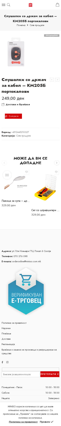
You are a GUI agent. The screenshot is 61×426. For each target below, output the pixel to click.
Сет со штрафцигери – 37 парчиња (45, 210)
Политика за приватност (14, 323)
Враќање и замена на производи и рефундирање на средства (29, 351)
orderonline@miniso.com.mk (21, 261)
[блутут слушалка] (52, 80)
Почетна (21, 25)
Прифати (45, 421)
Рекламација (8, 344)
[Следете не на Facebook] (2, 362)
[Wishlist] (26, 172)
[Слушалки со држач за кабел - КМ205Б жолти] (57, 80)
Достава (6, 338)
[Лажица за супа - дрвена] (16, 183)
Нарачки (6, 328)
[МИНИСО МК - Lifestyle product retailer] (30, 5)
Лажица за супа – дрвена (16, 201)
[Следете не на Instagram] (7, 362)
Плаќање (6, 333)
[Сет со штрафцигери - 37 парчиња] (45, 187)
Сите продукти (37, 25)
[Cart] (57, 5)
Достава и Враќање (17, 104)
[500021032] (16, 52)
